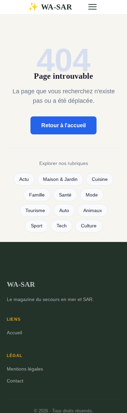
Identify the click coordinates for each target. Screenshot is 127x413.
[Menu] (92, 6)
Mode (92, 195)
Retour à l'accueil (63, 125)
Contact (15, 380)
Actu (24, 179)
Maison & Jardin (60, 179)
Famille (37, 195)
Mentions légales (25, 369)
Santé (65, 195)
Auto (64, 210)
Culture (89, 225)
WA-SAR (50, 6)
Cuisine (100, 179)
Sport (36, 225)
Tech (62, 225)
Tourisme (35, 210)
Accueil (14, 332)
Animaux (92, 210)
